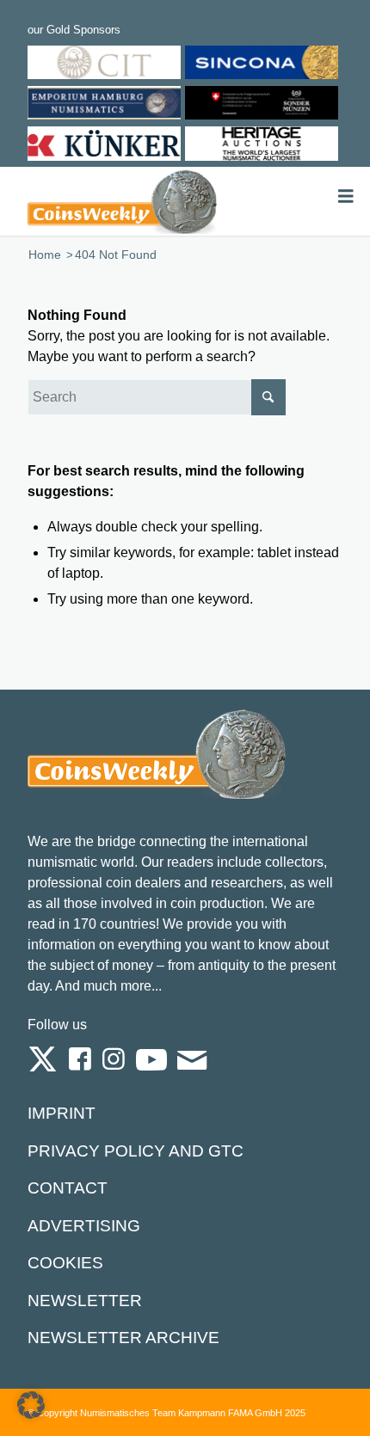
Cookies (65, 1263)
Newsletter (85, 1301)
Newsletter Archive (123, 1338)
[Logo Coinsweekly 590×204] (122, 201)
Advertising (84, 1226)
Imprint (62, 1113)
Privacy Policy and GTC (136, 1151)
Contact (68, 1188)
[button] (31, 1405)
